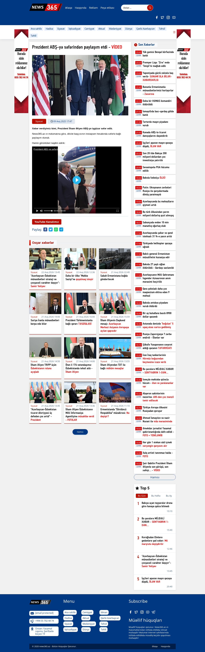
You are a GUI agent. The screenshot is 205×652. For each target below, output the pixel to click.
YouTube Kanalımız (47, 221)
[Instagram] (168, 17)
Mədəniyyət (115, 28)
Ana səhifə (36, 28)
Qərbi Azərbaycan (145, 28)
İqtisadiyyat (74, 28)
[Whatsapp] (56, 229)
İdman (104, 612)
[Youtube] (174, 17)
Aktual (101, 28)
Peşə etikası (107, 7)
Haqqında (80, 7)
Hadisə (49, 28)
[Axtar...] (150, 8)
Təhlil (33, 35)
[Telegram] (61, 229)
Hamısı (80, 432)
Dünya (128, 28)
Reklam (93, 7)
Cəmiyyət (89, 28)
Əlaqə (68, 7)
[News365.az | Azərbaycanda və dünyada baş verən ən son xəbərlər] (45, 7)
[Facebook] (157, 17)
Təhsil (162, 28)
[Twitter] (162, 17)
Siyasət (60, 28)
